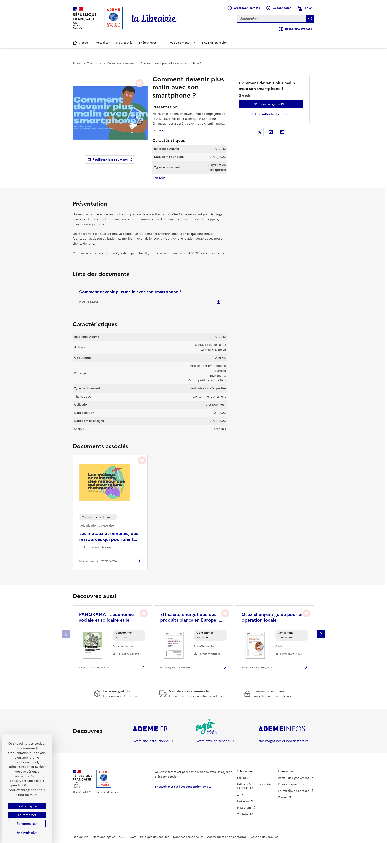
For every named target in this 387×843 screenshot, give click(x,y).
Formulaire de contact (294, 791)
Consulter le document (273, 114)
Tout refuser (27, 814)
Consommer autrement (121, 63)
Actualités (103, 43)
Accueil (84, 43)
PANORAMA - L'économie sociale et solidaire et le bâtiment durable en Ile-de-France (108, 617)
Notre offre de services (213, 740)
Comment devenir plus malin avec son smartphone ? (130, 292)
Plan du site (80, 837)
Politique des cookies (154, 837)
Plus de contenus (179, 43)
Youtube (243, 814)
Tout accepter (27, 806)
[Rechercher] (310, 19)
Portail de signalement (294, 778)
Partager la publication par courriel (282, 132)
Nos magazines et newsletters (281, 740)
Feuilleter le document (110, 159)
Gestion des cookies (264, 837)
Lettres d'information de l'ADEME (254, 786)
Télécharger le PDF (273, 104)
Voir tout (158, 178)
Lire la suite (160, 130)
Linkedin (243, 801)
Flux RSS (242, 778)
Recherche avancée (298, 29)
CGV (133, 837)
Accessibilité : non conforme (227, 837)
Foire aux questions (291, 784)
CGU (122, 837)
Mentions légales (103, 837)
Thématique (94, 63)
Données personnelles (188, 837)
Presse (282, 797)
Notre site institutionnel (151, 740)
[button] (321, 634)
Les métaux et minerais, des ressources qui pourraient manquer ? (108, 536)
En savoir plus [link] (26, 832)
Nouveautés (124, 43)
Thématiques (147, 43)
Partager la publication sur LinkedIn (271, 132)
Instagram (244, 808)
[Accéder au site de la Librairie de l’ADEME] (154, 18)
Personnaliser (27, 823)
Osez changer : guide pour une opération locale (274, 617)
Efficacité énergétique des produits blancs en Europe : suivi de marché (189, 617)
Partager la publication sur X (260, 132)
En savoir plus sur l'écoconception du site (183, 787)
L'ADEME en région (215, 43)
